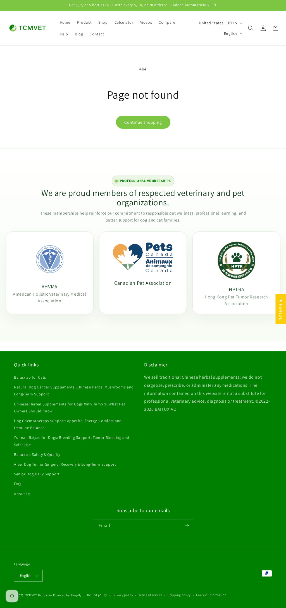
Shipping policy (179, 595)
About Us (22, 493)
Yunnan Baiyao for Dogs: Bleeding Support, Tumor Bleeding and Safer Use (71, 441)
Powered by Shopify (67, 595)
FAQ (17, 483)
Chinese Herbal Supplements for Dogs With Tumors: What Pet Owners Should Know (69, 408)
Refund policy (97, 595)
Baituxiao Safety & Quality (37, 454)
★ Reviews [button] (281, 309)
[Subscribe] (187, 525)
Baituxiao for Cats (30, 377)
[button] (251, 28)
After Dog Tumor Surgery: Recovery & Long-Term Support (65, 464)
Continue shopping (143, 122)
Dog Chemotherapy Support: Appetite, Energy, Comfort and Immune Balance (68, 424)
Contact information (211, 595)
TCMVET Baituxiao (38, 595)
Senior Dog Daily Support (36, 473)
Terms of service (150, 595)
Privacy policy (123, 595)
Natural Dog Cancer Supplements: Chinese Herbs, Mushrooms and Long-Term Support (74, 391)
